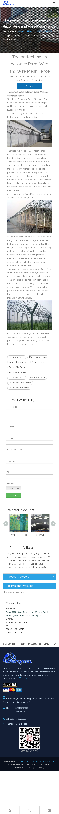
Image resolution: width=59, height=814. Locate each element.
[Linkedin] (27, 750)
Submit (13, 495)
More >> (23, 678)
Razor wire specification (20, 383)
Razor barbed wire (38, 357)
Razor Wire (40, 535)
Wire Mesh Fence (19, 535)
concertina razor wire (19, 362)
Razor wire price (16, 377)
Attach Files (13, 488)
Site (40, 80)
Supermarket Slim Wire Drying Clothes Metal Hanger (41, 557)
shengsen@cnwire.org (16, 622)
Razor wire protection (19, 388)
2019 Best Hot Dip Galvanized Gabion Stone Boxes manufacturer (17, 553)
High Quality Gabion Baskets (17, 564)
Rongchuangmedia (41, 764)
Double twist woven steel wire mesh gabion (17, 567)
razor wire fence (16, 357)
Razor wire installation (19, 372)
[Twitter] (32, 750)
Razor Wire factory (18, 367)
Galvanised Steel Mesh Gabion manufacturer (41, 560)
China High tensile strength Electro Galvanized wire (17, 557)
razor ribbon (40, 362)
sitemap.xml (19, 768)
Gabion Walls (37, 564)
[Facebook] (23, 750)
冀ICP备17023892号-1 (37, 768)
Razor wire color (37, 377)
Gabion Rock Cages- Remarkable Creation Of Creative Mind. (41, 567)
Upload (10, 484)
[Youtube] (36, 750)
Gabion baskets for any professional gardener (17, 560)
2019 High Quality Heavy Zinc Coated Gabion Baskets (41, 553)
